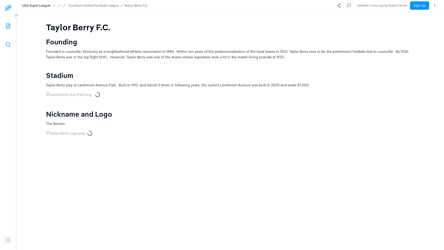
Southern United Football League (94, 5)
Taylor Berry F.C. (136, 5)
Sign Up (420, 5)
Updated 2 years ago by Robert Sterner (382, 5)
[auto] (8, 240)
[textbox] (78, 27)
